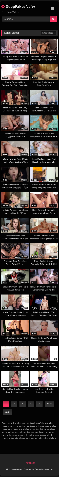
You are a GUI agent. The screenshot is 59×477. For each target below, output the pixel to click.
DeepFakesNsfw (20, 6)
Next (49, 403)
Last (7, 412)
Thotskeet (29, 463)
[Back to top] (50, 468)
